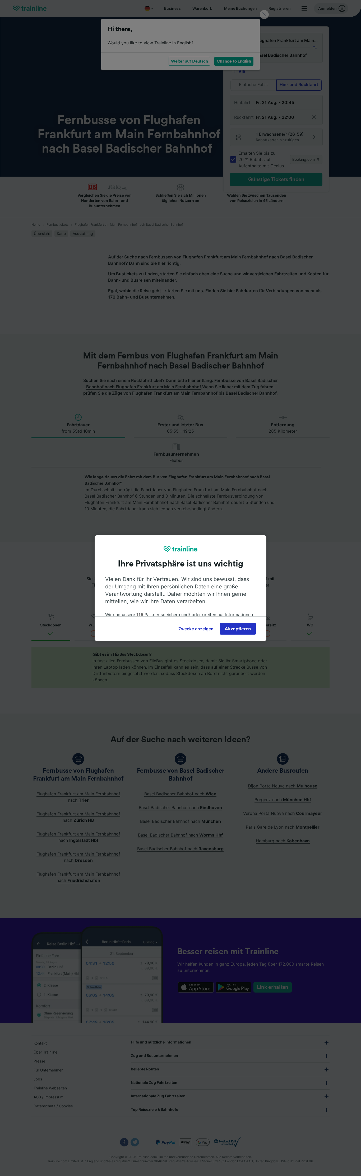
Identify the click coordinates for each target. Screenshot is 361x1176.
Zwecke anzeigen (196, 628)
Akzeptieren (238, 628)
